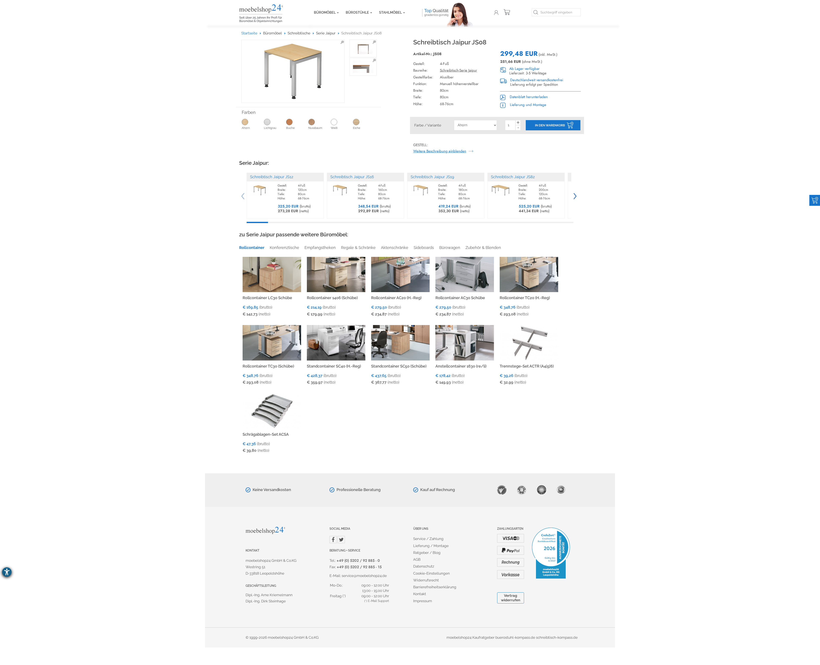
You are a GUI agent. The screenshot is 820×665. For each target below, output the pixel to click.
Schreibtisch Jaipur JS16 (352, 177)
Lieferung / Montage (431, 546)
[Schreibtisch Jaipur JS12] (259, 188)
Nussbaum (315, 127)
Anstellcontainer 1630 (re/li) (460, 366)
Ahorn (246, 127)
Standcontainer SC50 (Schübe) (398, 366)
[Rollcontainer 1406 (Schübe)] (336, 274)
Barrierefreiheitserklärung (434, 587)
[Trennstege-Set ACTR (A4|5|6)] (529, 342)
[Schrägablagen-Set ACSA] (272, 410)
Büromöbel (325, 12)
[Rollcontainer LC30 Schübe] (272, 274)
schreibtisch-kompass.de (557, 637)
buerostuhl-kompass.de (515, 637)
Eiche (356, 127)
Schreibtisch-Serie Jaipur (458, 70)
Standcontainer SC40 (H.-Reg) (334, 366)
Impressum (422, 601)
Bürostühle (358, 12)
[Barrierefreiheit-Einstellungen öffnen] (7, 572)
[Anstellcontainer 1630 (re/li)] (464, 342)
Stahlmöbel (391, 12)
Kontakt (419, 594)
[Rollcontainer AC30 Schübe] (464, 274)
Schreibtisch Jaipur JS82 (513, 177)
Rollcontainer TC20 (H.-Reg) (525, 298)
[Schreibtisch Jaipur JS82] (500, 188)
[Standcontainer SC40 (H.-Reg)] (336, 342)
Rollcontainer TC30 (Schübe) (268, 366)
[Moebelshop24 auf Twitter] (341, 539)
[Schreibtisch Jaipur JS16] (340, 188)
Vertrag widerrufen (510, 597)
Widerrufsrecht (426, 580)
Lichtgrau (270, 127)
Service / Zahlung (428, 539)
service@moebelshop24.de (364, 576)
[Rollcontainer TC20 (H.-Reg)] (529, 274)
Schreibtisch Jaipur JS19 (432, 177)
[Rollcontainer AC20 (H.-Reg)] (400, 274)
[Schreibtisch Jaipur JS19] (420, 188)
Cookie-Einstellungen (431, 573)
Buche (290, 127)
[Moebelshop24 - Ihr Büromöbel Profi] (270, 13)
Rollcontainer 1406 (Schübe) (332, 298)
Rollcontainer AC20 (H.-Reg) (396, 298)
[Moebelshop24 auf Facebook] (333, 539)
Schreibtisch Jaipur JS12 (271, 177)
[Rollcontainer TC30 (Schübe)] (272, 342)
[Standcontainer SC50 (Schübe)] (400, 342)
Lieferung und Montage (527, 104)
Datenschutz (423, 566)
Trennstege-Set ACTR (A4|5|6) (527, 366)
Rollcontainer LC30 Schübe (267, 298)
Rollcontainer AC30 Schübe (460, 298)
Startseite (251, 33)
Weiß (334, 127)
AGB (416, 559)
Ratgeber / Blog (427, 552)
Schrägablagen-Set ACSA (266, 434)
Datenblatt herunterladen (528, 96)
